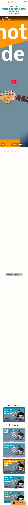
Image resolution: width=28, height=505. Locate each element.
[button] (14, 465)
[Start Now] (14, 434)
